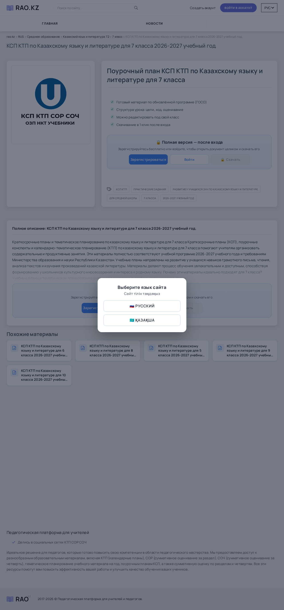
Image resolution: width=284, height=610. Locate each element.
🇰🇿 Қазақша (142, 320)
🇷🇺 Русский (142, 305)
